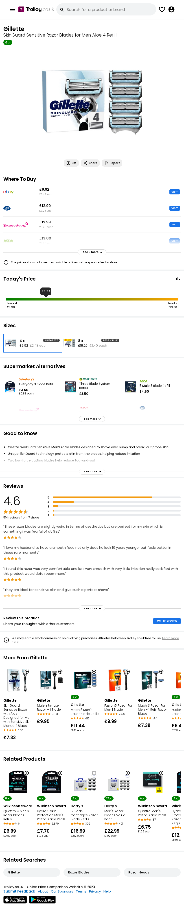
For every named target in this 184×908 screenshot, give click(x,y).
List (74, 163)
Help (107, 891)
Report (115, 163)
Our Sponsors (62, 891)
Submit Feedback (19, 891)
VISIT (174, 192)
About (43, 891)
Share (93, 163)
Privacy (95, 891)
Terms (81, 891)
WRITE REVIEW (167, 621)
